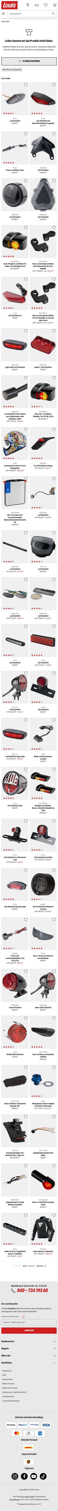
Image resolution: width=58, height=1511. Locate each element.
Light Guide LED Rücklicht (15, 367)
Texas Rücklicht (15, 1008)
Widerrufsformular (10, 1388)
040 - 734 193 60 (32, 1290)
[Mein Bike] (37, 5)
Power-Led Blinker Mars (15, 170)
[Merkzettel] (46, 5)
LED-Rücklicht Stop (15, 806)
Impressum (7, 1371)
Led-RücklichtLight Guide (15, 756)
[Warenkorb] (55, 5)
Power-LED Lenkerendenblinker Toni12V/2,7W (15, 958)
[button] (53, 14)
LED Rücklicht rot (14, 316)
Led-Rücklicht (15, 121)
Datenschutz (7, 1379)
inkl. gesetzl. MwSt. (28, 1497)
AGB (4, 1375)
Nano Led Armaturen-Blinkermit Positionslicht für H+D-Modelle (43, 266)
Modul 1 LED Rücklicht (43, 367)
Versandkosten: (15, 1500)
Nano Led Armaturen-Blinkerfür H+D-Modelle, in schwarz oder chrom (43, 318)
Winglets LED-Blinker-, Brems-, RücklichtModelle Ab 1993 (43, 808)
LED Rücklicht (43, 170)
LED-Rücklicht (15, 663)
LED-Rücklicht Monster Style (15, 907)
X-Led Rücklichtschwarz (43, 466)
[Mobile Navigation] (3, 14)
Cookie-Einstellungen (11, 1401)
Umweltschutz (8, 1396)
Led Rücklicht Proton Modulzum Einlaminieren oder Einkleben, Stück (14, 416)
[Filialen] (28, 5)
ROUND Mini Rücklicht (14, 1054)
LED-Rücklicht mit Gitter (43, 857)
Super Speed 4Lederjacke (43, 1251)
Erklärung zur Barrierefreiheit (14, 1392)
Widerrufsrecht (8, 1384)
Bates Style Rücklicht (43, 1008)
